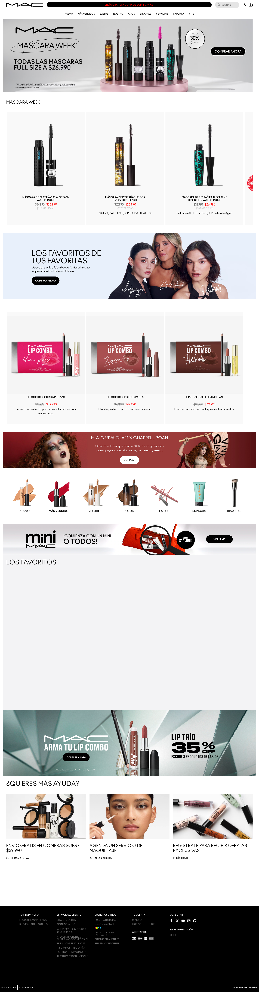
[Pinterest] (194, 920)
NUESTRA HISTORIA (105, 920)
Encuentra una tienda (33, 920)
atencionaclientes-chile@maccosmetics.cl (72, 938)
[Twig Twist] (50, 648)
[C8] (112, 641)
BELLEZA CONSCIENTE (107, 944)
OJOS (131, 14)
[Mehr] (29, 648)
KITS (191, 14)
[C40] (101, 641)
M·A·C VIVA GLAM (104, 924)
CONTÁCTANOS (66, 924)
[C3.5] (96, 641)
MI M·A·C (137, 920)
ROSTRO (118, 14)
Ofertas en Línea (9, 987)
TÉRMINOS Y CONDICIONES (72, 956)
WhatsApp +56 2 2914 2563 (71, 929)
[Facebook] (171, 920)
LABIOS (104, 14)
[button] (128, 55)
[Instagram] (188, 920)
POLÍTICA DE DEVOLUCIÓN (72, 952)
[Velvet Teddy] (158, 640)
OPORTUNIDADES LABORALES (105, 934)
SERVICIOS (162, 14)
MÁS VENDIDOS (86, 14)
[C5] (107, 641)
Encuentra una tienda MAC (245, 987)
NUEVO (69, 14)
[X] (177, 920)
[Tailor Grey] (174, 640)
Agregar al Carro (46, 229)
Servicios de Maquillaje (34, 924)
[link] (47, 156)
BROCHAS (145, 14)
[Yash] (24, 648)
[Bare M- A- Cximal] (34, 648)
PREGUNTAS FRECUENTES (71, 944)
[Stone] (168, 640)
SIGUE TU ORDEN (25, 987)
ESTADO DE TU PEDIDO (145, 924)
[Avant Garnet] (40, 648)
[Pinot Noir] (147, 640)
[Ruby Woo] (45, 648)
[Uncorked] (152, 640)
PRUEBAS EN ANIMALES (107, 939)
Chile (173, 935)
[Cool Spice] (163, 640)
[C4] (91, 641)
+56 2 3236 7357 (65, 932)
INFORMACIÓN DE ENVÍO (71, 948)
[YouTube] (183, 920)
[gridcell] (24, 528)
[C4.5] (85, 641)
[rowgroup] (129, 527)
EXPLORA (178, 14)
